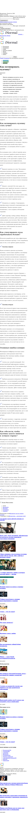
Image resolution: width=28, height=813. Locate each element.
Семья (4, 49)
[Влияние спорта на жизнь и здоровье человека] (3, 584)
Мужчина (5, 508)
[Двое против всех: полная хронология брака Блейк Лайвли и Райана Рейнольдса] (3, 780)
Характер (5, 63)
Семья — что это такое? (7, 611)
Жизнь (4, 51)
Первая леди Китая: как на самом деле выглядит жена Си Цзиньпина (12, 808)
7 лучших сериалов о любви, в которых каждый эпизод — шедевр (12, 573)
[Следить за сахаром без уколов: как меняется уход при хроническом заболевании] (3, 683)
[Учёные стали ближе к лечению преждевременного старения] (3, 596)
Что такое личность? (6, 622)
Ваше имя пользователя (19, 17)
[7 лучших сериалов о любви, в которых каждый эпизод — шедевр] (8, 569)
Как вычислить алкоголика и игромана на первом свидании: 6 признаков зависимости (13, 796)
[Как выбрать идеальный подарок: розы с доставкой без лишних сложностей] (3, 670)
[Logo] (9, 39)
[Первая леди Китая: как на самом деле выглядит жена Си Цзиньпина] (3, 805)
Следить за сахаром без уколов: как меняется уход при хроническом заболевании (11, 687)
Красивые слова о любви (8, 633)
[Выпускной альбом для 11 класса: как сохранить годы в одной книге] (3, 697)
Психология (6, 46)
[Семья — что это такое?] (3, 608)
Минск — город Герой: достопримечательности (7, 657)
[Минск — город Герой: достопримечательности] (3, 654)
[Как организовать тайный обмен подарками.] (3, 641)
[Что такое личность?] (3, 619)
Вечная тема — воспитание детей (17, 516)
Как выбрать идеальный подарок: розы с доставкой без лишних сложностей (13, 674)
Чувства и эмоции (7, 50)
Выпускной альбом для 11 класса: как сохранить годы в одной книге (12, 700)
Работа (4, 54)
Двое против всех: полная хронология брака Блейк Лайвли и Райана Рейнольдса (14, 783)
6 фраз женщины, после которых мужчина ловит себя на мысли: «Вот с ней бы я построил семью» (13, 555)
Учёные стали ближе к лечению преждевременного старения (10, 600)
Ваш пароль (16, 19)
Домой (1, 58)
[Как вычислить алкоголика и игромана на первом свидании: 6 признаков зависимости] (3, 792)
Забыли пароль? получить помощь (8, 21)
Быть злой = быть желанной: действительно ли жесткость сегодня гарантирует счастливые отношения (14, 537)
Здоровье (5, 53)
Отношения (6, 47)
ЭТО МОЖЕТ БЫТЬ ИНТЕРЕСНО (9, 518)
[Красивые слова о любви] (3, 630)
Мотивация (5, 507)
